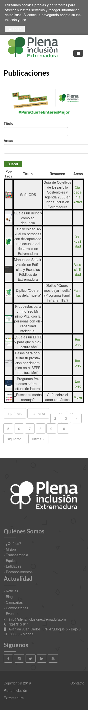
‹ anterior (38, 413)
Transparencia (17, 554)
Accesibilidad (78, 269)
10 (63, 428)
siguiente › (15, 438)
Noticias (12, 590)
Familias (78, 293)
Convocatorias (17, 607)
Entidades (13, 566)
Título (8, 123)
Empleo (78, 342)
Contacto (76, 683)
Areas (8, 140)
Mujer (78, 397)
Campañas (14, 602)
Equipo (11, 560)
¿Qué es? (13, 543)
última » (38, 438)
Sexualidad (78, 241)
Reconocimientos (19, 571)
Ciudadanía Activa (78, 194)
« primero (15, 413)
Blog (9, 596)
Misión (11, 549)
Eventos (12, 613)
